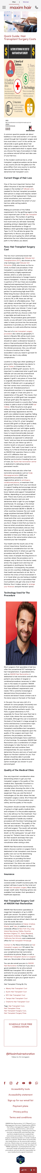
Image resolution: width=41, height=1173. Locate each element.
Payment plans (20, 1106)
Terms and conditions (20, 1117)
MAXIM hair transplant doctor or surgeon (20, 957)
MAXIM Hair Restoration (19, 674)
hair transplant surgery (18, 887)
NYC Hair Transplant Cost (15, 995)
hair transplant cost (16, 1006)
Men (14, 2)
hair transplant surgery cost (15, 1011)
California (7, 938)
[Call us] (36, 7)
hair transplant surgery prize (15, 1013)
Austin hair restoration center (25, 461)
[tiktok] (17, 1083)
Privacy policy (20, 1112)
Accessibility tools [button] (20, 1089)
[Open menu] (4, 7)
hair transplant (31, 214)
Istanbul (32, 924)
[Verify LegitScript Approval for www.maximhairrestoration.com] (20, 1159)
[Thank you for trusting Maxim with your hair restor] (32, 1064)
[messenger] (30, 1083)
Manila (6, 926)
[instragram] (11, 1083)
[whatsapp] (36, 1083)
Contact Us (8, 945)
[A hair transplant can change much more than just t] (20, 1072)
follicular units (28, 189)
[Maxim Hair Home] (20, 7)
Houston (27, 931)
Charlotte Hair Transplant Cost (17, 1002)
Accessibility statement (20, 1095)
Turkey (11, 366)
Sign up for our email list (20, 1100)
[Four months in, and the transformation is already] (9, 1064)
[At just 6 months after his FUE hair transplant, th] (9, 1072)
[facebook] (4, 1083)
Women (26, 2)
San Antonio (16, 938)
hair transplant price (12, 1008)
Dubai (25, 924)
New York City (24, 929)
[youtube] (23, 1083)
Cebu (15, 926)
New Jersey (13, 931)
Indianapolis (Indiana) (12, 936)
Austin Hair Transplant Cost (16, 992)
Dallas (21, 931)
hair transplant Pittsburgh (21, 941)
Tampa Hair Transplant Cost (17, 998)
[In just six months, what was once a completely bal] (20, 1064)
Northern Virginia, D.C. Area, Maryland (18, 933)
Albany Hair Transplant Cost (16, 988)
